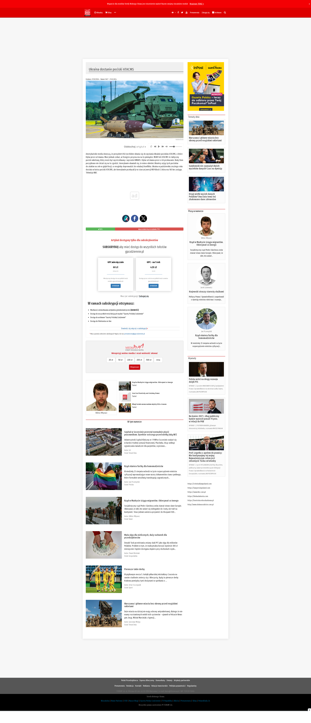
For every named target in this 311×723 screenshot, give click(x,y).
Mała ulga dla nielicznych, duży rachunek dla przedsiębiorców (145, 536)
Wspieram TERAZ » (197, 4)
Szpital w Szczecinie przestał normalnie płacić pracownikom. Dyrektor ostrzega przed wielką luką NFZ (150, 433)
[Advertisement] (155, 38)
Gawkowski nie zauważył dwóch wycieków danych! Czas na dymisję (205, 167)
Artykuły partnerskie (182, 680)
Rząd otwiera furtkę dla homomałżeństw (143, 466)
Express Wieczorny (147, 680)
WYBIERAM (115, 286)
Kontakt (138, 686)
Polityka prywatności (177, 686)
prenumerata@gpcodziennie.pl (134, 334)
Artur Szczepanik (135, 585)
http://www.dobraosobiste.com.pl (201, 504)
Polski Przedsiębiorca (129, 680)
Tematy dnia (193, 116)
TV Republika (167, 701)
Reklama (146, 686)
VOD (125, 701)
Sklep (194, 701)
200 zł (139, 360)
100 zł (129, 360)
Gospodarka (133, 556)
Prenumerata (194, 12)
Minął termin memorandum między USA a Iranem (149, 404)
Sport (131, 587)
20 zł (111, 360)
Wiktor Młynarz (101, 413)
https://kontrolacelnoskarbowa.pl (201, 500)
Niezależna (105, 701)
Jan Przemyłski (134, 482)
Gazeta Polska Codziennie (150, 701)
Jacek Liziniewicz (206, 287)
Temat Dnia (133, 453)
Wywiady (192, 358)
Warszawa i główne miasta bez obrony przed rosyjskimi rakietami (151, 605)
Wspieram (134, 367)
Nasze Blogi (133, 701)
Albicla (176, 701)
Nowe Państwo (116, 701)
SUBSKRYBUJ (110, 247)
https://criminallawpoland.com (200, 483)
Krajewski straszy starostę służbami (206, 291)
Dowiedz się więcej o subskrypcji (134, 328)
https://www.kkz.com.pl (197, 492)
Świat (134, 385)
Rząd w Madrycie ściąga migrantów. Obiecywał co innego (152, 382)
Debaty (169, 680)
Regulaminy (191, 686)
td (130, 450)
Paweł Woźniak (134, 553)
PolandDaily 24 (204, 701)
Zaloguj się (206, 12)
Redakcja (130, 686)
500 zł (148, 360)
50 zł (120, 360)
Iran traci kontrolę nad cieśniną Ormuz (146, 393)
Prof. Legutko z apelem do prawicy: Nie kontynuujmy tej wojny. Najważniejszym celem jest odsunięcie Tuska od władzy (205, 456)
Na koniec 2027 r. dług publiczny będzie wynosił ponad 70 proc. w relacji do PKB (204, 419)
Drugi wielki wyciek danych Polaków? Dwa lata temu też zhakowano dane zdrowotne (202, 196)
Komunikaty (160, 680)
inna (158, 360)
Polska (131, 484)
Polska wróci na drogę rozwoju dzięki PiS (203, 380)
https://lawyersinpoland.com (199, 488)
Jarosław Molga (134, 622)
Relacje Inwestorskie (159, 686)
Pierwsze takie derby (134, 569)
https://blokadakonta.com (198, 496)
